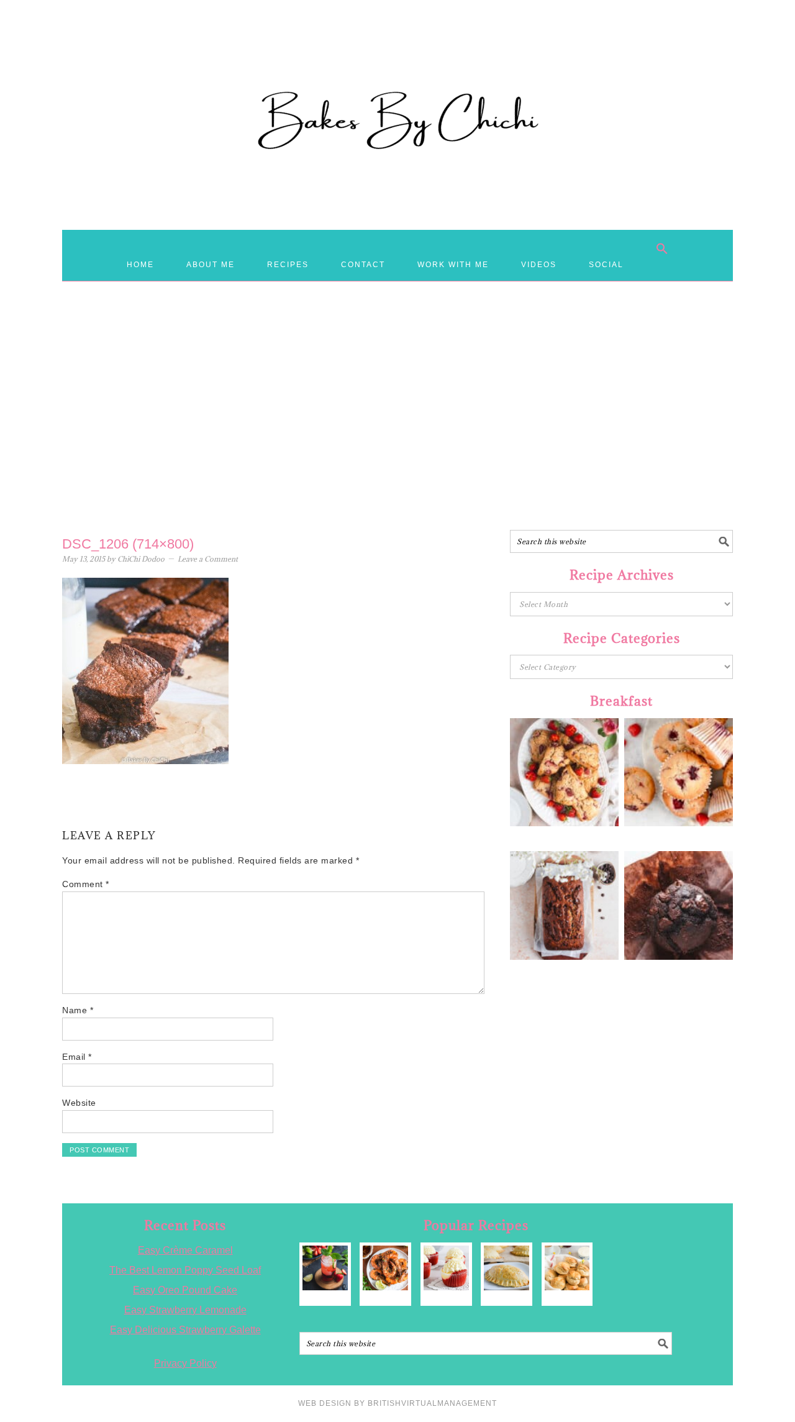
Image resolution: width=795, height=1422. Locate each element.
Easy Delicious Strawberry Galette (185, 1329)
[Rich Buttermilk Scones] (567, 1268)
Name (77, 1010)
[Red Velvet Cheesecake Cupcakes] (446, 1268)
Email (77, 1057)
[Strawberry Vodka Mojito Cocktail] (325, 1268)
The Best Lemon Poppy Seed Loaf (185, 1270)
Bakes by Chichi (397, 65)
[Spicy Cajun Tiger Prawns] (385, 1268)
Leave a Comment (208, 558)
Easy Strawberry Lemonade (185, 1310)
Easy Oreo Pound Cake (185, 1290)
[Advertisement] (397, 430)
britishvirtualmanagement (432, 1403)
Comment (85, 884)
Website (79, 1103)
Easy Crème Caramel (185, 1250)
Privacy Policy (185, 1363)
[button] (662, 248)
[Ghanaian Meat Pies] (506, 1268)
